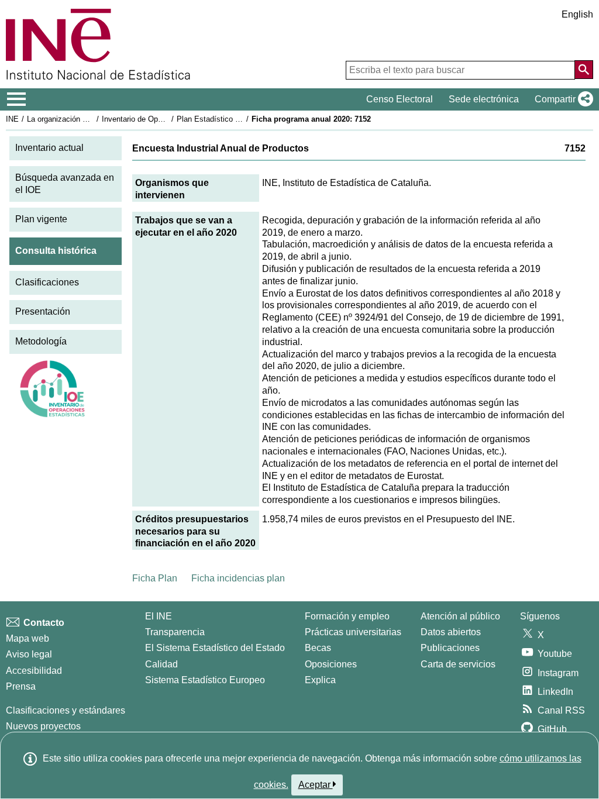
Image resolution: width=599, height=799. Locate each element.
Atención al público (460, 616)
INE (12, 119)
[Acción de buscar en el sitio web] (583, 69)
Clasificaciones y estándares (65, 710)
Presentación (42, 311)
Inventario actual (49, 148)
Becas (318, 648)
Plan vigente (41, 219)
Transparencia (175, 632)
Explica (320, 680)
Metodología (41, 341)
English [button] (577, 14)
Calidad (161, 664)
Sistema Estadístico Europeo (205, 680)
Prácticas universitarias (353, 632)
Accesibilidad (34, 671)
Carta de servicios (458, 664)
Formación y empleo (347, 616)
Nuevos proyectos (43, 726)
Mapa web (27, 638)
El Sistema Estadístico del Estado (215, 648)
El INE (158, 616)
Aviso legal (29, 654)
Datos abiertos (451, 632)
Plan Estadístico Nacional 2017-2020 (239, 119)
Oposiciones (331, 664)
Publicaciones (450, 648)
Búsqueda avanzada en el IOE (64, 184)
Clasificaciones (47, 282)
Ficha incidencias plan (238, 578)
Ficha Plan (154, 578)
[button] (561, 99)
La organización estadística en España (93, 119)
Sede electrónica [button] (484, 99)
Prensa (21, 686)
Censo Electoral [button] (399, 99)
